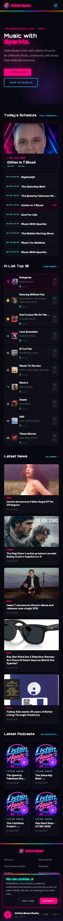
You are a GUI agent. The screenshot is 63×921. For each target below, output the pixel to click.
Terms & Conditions (48, 872)
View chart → (51, 266)
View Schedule (21, 82)
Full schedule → (49, 115)
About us (8, 859)
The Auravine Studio (14, 866)
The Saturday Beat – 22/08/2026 (43, 776)
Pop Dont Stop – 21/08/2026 (45, 824)
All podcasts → (50, 734)
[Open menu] (55, 5)
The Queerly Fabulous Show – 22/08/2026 (17, 776)
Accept (48, 901)
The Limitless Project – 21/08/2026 (15, 824)
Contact (8, 872)
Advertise (43, 866)
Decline (28, 901)
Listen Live (18, 72)
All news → (52, 456)
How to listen (45, 859)
